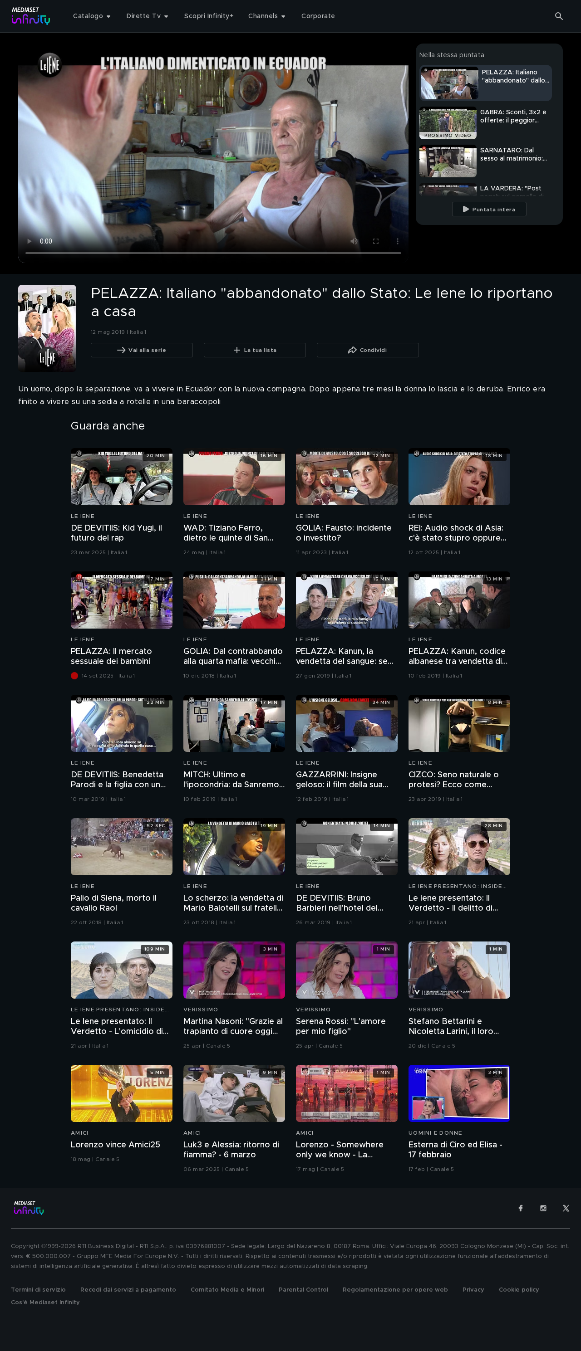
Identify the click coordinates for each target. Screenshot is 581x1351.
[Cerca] (559, 16)
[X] (566, 1208)
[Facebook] (521, 1208)
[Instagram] (543, 1208)
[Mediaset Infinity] (31, 16)
